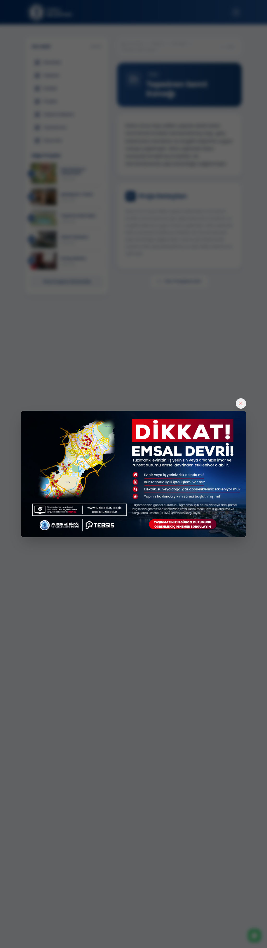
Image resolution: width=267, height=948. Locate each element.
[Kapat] (241, 403)
